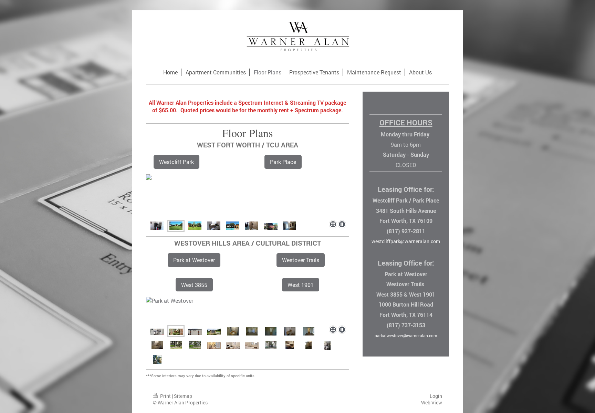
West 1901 (301, 284)
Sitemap (183, 396)
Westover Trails (300, 260)
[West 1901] (157, 331)
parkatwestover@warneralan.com (406, 335)
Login (436, 396)
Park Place (283, 161)
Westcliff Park (176, 161)
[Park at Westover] (247, 310)
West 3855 (194, 284)
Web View (431, 402)
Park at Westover (194, 260)
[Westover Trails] (214, 331)
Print (165, 396)
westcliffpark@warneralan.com (406, 241)
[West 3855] (195, 331)
